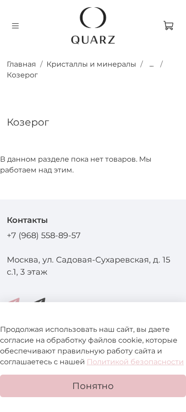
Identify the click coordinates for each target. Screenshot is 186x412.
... (151, 64)
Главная (21, 64)
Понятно (93, 385)
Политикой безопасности (135, 362)
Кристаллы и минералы (91, 64)
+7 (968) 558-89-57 (44, 235)
